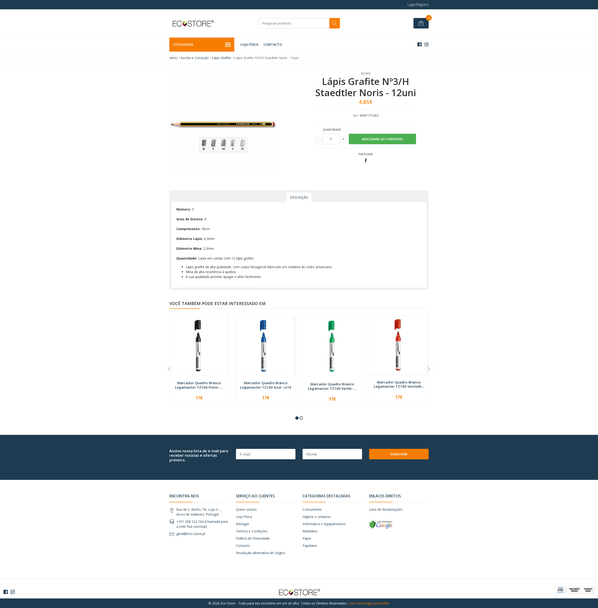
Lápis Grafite (221, 58)
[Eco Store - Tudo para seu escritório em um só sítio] (192, 23)
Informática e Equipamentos (324, 524)
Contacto (272, 44)
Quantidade (332, 130)
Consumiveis (312, 509)
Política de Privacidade (253, 538)
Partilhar (365, 154)
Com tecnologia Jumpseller (368, 603)
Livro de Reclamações (385, 509)
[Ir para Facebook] (419, 44)
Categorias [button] (183, 44)
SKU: (356, 116)
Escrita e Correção (195, 58)
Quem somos (246, 509)
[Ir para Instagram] (426, 44)
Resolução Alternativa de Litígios (260, 553)
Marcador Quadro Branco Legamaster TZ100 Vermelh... (399, 384)
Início (173, 58)
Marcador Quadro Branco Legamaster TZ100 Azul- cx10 (265, 384)
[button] (297, 418)
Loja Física (249, 44)
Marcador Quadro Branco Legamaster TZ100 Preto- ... (199, 384)
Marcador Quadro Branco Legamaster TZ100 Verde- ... (332, 386)
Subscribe (399, 454)
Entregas (242, 524)
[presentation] (169, 368)
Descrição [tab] (299, 197)
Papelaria (310, 545)
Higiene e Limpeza (316, 516)
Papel (307, 538)
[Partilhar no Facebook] (366, 160)
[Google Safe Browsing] (380, 524)
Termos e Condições (251, 531)
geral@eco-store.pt (190, 533)
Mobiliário (310, 531)
